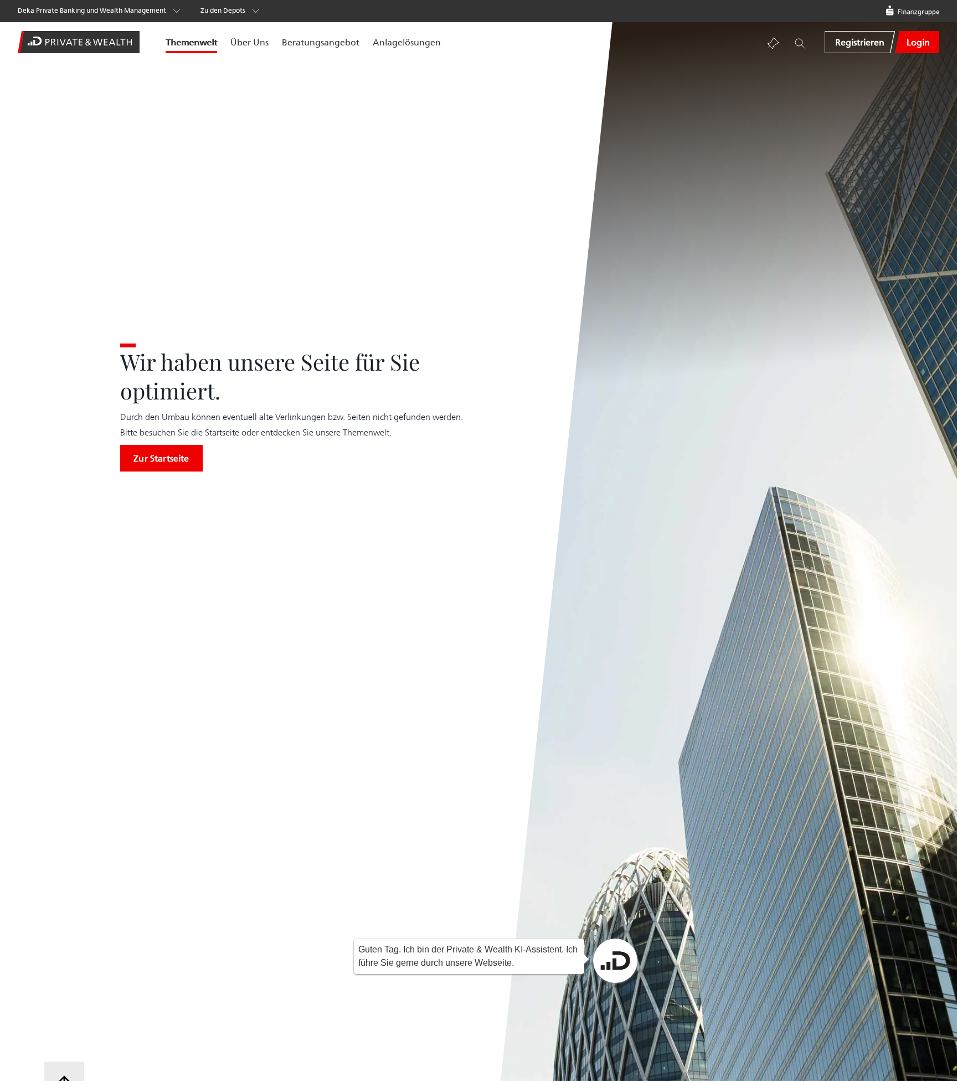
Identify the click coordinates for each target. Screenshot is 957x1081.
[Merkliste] (773, 43)
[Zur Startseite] (83, 42)
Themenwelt (191, 42)
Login (918, 42)
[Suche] (800, 43)
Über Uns (249, 42)
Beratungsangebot (320, 42)
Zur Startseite (161, 458)
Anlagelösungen (407, 42)
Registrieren (859, 42)
